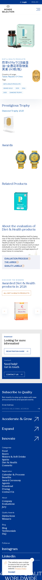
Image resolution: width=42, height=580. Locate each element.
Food (5, 451)
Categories (6, 448)
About (4, 498)
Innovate (8, 439)
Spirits (5, 460)
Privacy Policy (20, 569)
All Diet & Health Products (16, 293)
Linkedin (8, 556)
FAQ (4, 534)
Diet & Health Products (11, 84)
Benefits (6, 477)
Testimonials (9, 531)
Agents (6, 483)
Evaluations (8, 504)
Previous (4, 311)
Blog (4, 525)
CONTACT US (12, 374)
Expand (8, 429)
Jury (4, 507)
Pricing (6, 489)
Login (24, 2)
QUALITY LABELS (13, 266)
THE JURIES (10, 262)
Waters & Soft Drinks (14, 457)
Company (7, 501)
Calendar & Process (13, 474)
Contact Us (8, 492)
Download (7, 486)
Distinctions (8, 516)
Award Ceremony (11, 480)
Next (37, 311)
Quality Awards (8, 513)
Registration (7, 471)
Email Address (8, 405)
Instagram (10, 549)
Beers (5, 454)
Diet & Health (9, 462)
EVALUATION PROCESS (16, 258)
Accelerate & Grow (17, 419)
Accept (11, 572)
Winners (6, 519)
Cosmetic (7, 465)
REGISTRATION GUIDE (15, 351)
